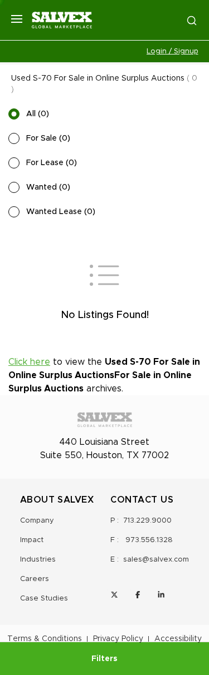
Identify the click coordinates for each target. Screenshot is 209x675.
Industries (38, 559)
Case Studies (44, 598)
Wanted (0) (48, 187)
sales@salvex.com (156, 559)
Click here (29, 362)
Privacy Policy (118, 639)
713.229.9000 (147, 520)
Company (37, 520)
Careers (34, 579)
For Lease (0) (51, 163)
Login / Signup (172, 51)
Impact (31, 540)
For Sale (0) (48, 138)
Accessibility (178, 639)
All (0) (37, 114)
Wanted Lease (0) (60, 212)
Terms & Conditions (44, 639)
